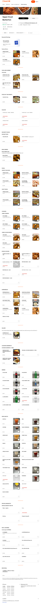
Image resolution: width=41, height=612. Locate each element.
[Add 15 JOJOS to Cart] (38, 56)
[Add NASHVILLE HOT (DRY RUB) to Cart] (18, 464)
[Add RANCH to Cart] (18, 448)
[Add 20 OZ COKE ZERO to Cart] (18, 393)
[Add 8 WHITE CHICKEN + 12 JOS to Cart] (38, 258)
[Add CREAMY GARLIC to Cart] (18, 456)
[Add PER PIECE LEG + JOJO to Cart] (18, 274)
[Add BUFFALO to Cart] (18, 423)
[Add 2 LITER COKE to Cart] (38, 393)
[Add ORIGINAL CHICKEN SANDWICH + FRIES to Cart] (38, 354)
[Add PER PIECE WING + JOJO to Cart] (38, 266)
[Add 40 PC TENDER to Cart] (38, 228)
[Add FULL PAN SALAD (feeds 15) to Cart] (38, 545)
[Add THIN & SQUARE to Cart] (18, 185)
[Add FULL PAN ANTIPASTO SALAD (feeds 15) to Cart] (18, 553)
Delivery (33, 18)
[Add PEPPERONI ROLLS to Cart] (18, 296)
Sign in (37, 1)
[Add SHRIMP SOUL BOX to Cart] (18, 79)
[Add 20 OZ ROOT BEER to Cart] (18, 385)
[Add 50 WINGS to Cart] (18, 545)
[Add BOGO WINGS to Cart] (18, 160)
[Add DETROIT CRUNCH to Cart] (38, 177)
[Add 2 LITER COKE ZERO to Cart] (38, 409)
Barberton (8, 4)
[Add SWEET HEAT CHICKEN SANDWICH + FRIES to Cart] (18, 363)
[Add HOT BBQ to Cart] (18, 431)
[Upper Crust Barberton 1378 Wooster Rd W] (6, 1)
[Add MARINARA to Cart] (38, 480)
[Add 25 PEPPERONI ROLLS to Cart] (38, 536)
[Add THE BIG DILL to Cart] (38, 101)
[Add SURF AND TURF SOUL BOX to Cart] (18, 87)
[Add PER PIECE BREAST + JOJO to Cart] (18, 282)
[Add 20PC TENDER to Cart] (18, 228)
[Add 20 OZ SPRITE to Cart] (38, 377)
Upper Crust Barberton (15, 4)
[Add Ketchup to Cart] (18, 520)
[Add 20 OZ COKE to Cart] (18, 377)
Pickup (23, 18)
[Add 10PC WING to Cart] (18, 239)
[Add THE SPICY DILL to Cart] (18, 101)
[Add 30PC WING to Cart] (18, 247)
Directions (4, 602)
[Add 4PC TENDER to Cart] (18, 64)
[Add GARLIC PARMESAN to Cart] (38, 431)
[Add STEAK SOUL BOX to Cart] (38, 79)
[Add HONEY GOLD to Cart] (38, 439)
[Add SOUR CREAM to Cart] (38, 472)
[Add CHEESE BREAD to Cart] (18, 313)
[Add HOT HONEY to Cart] (38, 456)
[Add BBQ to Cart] (38, 423)
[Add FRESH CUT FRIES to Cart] (18, 321)
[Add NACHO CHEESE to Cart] (18, 496)
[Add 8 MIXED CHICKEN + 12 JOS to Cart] (18, 258)
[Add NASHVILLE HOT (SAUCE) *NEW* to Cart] (38, 464)
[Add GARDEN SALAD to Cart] (18, 337)
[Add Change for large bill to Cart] (38, 520)
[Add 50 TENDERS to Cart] (18, 536)
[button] (6, 33)
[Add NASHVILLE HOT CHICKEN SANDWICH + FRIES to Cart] (18, 354)
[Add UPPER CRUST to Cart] (18, 439)
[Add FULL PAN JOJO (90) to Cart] (38, 553)
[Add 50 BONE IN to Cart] (38, 561)
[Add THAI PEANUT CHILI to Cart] (18, 472)
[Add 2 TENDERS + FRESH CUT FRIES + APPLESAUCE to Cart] (18, 575)
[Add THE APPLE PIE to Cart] (18, 141)
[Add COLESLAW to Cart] (38, 305)
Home (3, 4)
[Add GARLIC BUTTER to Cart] (18, 488)
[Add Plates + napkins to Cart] (18, 512)
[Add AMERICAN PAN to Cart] (18, 56)
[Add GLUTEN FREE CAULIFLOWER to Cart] (38, 185)
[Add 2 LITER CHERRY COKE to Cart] (18, 409)
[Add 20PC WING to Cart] (38, 239)
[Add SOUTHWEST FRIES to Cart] (18, 305)
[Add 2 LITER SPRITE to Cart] (18, 401)
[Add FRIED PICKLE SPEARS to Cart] (38, 296)
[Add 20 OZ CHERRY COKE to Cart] (38, 385)
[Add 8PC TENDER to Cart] (38, 220)
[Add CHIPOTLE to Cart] (38, 448)
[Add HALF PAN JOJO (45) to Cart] (18, 561)
